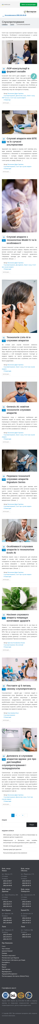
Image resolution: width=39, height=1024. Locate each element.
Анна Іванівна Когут (13, 713)
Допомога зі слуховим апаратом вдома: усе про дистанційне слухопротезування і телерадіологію (19, 762)
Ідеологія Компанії (7, 951)
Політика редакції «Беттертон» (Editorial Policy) (15, 976)
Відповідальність (7, 971)
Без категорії (19, 645)
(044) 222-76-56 (7, 901)
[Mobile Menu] (13, 11)
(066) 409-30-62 (7, 920)
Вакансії (4, 964)
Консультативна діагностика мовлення (15, 853)
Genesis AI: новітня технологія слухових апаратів (19, 409)
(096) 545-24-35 (7, 906)
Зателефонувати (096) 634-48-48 (15, 15)
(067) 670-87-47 (7, 937)
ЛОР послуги (5, 97)
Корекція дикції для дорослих (12, 849)
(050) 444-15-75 (26, 904)
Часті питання (6, 948)
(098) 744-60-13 (26, 920)
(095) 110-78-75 (26, 934)
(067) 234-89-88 (7, 922)
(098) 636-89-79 (26, 885)
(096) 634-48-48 (7, 885)
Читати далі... (6, 102)
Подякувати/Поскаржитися (9, 974)
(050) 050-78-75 (26, 883)
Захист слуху (31, 95)
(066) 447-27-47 (7, 883)
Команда (4, 953)
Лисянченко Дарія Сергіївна (15, 93)
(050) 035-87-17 (7, 904)
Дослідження (19, 265)
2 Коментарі (7, 100)
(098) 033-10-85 (26, 937)
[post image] (19, 52)
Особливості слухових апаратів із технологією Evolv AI (20, 549)
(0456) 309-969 (7, 918)
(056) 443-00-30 (26, 918)
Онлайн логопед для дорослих (12, 846)
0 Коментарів (7, 168)
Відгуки (4, 967)
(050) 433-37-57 (7, 939)
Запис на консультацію (28, 4)
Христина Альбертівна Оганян (16, 643)
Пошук (4, 820)
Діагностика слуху (21, 95)
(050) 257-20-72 (26, 922)
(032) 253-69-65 (7, 934)
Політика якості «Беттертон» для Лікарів (13, 960)
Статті (3, 946)
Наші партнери (6, 969)
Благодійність (6, 962)
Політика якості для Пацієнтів (10, 958)
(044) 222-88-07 (7, 881)
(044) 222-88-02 (26, 901)
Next (26, 815)
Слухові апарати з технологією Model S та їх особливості (22, 239)
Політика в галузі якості (9, 955)
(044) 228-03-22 (26, 881)
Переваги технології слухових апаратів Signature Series (18, 479)
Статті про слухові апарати (18, 97)
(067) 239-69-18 (26, 906)
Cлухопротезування (9, 95)
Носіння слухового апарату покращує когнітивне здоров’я (18, 617)
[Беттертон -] (30, 12)
